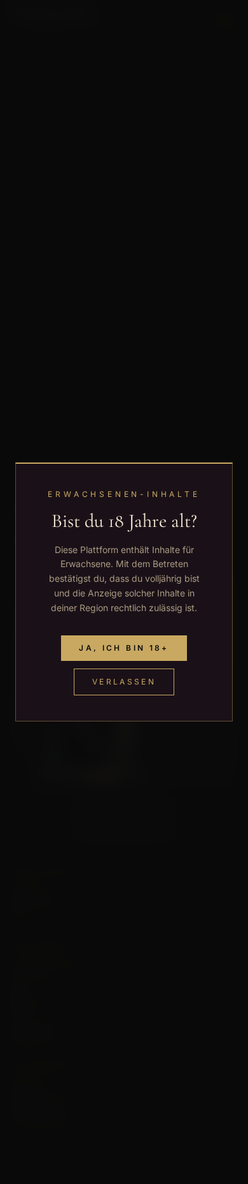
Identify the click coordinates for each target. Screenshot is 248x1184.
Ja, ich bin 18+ (124, 648)
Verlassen (124, 681)
